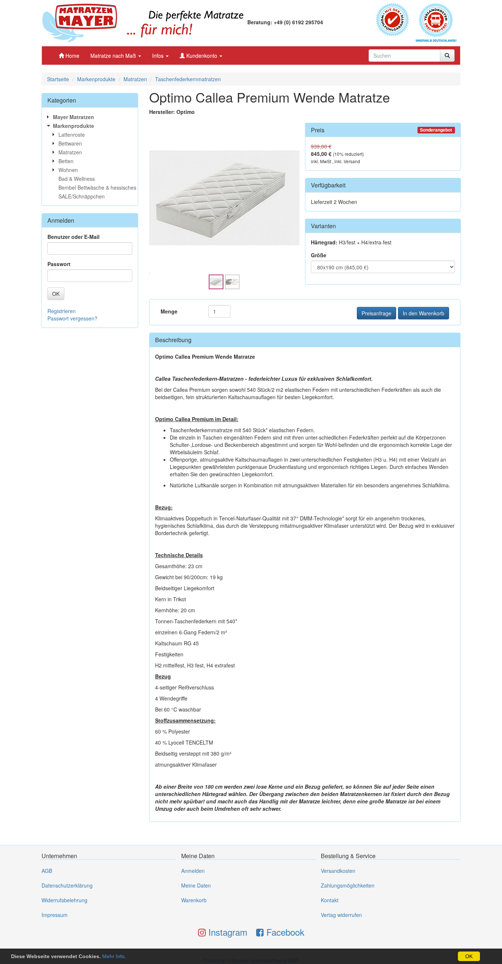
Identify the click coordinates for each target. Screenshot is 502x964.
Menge (169, 311)
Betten (65, 161)
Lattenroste (71, 134)
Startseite (58, 79)
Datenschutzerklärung (67, 885)
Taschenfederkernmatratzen (188, 79)
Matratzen (135, 79)
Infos (158, 55)
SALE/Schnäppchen (81, 196)
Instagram (226, 931)
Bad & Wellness (76, 178)
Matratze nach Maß (113, 55)
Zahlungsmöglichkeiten (347, 885)
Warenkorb (194, 900)
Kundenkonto (202, 55)
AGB (47, 870)
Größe (318, 255)
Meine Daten (196, 885)
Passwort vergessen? (72, 318)
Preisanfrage (376, 313)
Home (71, 55)
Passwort (59, 264)
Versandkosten (338, 870)
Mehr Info (113, 956)
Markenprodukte (96, 79)
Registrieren (61, 311)
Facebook (284, 931)
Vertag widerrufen (341, 914)
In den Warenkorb (423, 313)
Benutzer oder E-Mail (73, 236)
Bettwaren (70, 143)
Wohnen (68, 169)
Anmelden (193, 870)
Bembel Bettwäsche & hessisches (97, 187)
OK (469, 956)
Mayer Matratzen (73, 116)
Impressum (55, 914)
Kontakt (329, 900)
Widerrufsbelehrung (64, 900)
